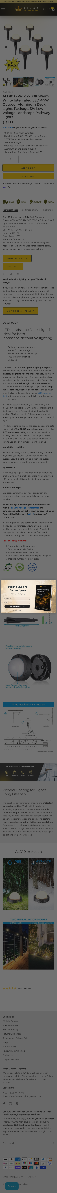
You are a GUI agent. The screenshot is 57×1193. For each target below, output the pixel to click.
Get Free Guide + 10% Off (17, 606)
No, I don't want (17, 610)
